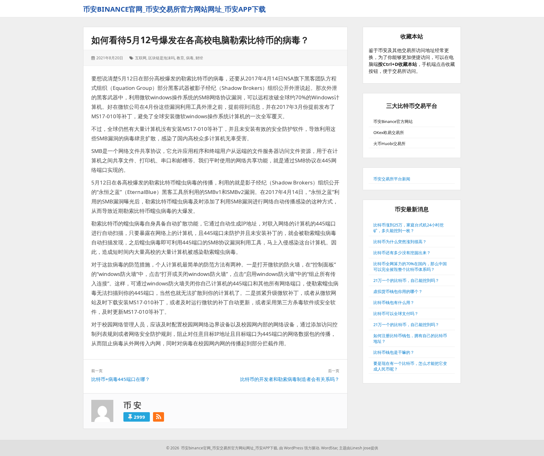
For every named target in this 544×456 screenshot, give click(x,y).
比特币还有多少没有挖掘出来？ (402, 252)
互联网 (140, 58)
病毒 (190, 58)
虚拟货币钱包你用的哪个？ (397, 291)
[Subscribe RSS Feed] (158, 417)
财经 (199, 58)
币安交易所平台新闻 (391, 179)
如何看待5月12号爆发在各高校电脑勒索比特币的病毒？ (200, 40)
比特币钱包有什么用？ (393, 302)
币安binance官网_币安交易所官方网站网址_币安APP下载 (174, 9)
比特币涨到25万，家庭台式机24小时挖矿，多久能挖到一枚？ (408, 227)
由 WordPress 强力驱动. (299, 448)
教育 (180, 58)
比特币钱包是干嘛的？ (393, 352)
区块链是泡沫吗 (161, 58)
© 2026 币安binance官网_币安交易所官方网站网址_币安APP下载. (222, 448)
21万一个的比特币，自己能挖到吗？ (406, 280)
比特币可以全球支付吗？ (395, 313)
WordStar (329, 448)
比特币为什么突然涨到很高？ (400, 241)
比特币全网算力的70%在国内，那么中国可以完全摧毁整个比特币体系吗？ (410, 266)
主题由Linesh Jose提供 (358, 448)
